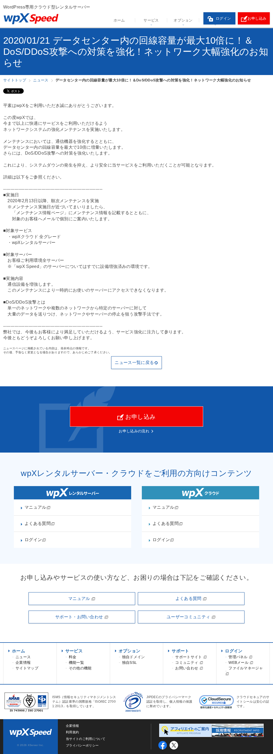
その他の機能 (80, 668)
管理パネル (238, 657)
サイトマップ (26, 668)
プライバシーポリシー (82, 745)
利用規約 (72, 732)
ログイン (223, 18)
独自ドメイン (133, 657)
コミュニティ (187, 662)
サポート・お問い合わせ (79, 617)
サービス (151, 20)
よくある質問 (38, 523)
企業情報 (23, 662)
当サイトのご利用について (85, 739)
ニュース (23, 657)
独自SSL (129, 662)
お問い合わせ (187, 668)
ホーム (119, 20)
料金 (73, 657)
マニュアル (35, 507)
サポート (180, 651)
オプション (183, 20)
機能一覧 (76, 662)
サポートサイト (189, 657)
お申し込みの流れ (134, 431)
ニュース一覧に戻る (134, 362)
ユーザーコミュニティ (189, 617)
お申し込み (257, 18)
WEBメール (239, 662)
